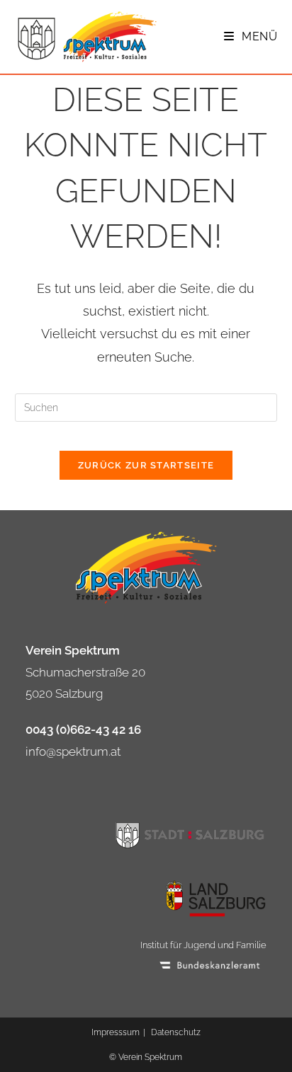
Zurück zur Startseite (146, 465)
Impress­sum (115, 1032)
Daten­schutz (176, 1032)
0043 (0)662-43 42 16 (83, 729)
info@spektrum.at (73, 751)
